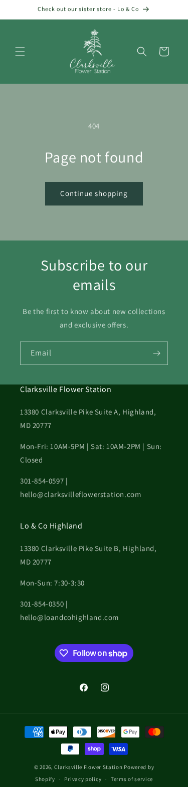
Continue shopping (94, 193)
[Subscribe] (156, 353)
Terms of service (132, 779)
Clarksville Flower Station (88, 767)
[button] (20, 51)
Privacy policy (82, 779)
